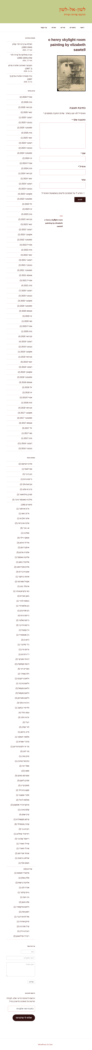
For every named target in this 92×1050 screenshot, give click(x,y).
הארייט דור (24, 669)
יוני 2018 (28, 392)
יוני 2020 (28, 316)
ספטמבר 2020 (26, 306)
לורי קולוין (25, 727)
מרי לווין (26, 751)
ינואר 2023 (27, 224)
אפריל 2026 (27, 97)
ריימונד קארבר (23, 839)
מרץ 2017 (28, 438)
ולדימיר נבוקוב (23, 708)
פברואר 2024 (26, 173)
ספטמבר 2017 (26, 418)
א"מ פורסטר (24, 509)
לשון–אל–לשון (72, 9)
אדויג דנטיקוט (26, 464)
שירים (63, 27)
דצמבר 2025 (27, 117)
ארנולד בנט (24, 586)
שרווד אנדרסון (23, 853)
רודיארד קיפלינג (23, 834)
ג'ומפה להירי (24, 601)
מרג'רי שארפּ (24, 742)
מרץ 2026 (28, 102)
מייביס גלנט (27, 489)
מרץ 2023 (28, 214)
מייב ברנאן (25, 732)
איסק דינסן (25, 547)
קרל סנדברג (24, 926)
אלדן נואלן (25, 878)
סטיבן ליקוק (24, 781)
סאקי (27, 771)
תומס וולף (25, 863)
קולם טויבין (25, 810)
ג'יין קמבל (25, 630)
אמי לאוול (28, 469)
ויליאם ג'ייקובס (23, 679)
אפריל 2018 (27, 398)
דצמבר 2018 (27, 367)
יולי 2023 (28, 204)
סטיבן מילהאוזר (26, 494)
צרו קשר (44, 27)
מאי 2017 (28, 433)
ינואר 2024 (27, 179)
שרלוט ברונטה (23, 858)
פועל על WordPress (45, 1044)
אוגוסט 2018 (27, 382)
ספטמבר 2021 (26, 270)
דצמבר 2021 (27, 260)
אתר (83, 180)
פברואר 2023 (26, 219)
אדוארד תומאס (23, 873)
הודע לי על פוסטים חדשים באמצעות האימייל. (61, 193)
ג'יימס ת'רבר (24, 625)
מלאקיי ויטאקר (23, 737)
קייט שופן (25, 814)
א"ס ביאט (25, 514)
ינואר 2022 (27, 255)
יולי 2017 (28, 428)
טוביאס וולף (27, 484)
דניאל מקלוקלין (23, 664)
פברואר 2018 (26, 408)
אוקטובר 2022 (26, 235)
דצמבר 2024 (27, 143)
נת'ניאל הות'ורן (23, 761)
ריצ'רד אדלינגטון (22, 936)
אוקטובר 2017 (26, 413)
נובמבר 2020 (26, 296)
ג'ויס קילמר (24, 892)
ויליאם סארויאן (23, 698)
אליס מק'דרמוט (23, 567)
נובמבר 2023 (26, 189)
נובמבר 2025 (26, 122)
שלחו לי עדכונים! (24, 1018)
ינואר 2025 (27, 138)
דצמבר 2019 (27, 342)
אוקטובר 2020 (26, 301)
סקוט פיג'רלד (24, 790)
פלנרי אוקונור (24, 795)
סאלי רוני (25, 766)
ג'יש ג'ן (26, 640)
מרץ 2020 (28, 331)
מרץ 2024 (28, 168)
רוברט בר (25, 829)
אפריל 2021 (27, 280)
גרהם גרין (25, 649)
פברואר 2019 (26, 357)
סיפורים (73, 27)
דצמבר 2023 (27, 184)
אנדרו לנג (25, 888)
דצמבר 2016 (27, 443)
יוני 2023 (28, 209)
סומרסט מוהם (23, 776)
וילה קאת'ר (25, 674)
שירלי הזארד (24, 848)
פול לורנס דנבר (23, 917)
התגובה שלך (79, 120)
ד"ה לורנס (25, 654)
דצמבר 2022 (27, 230)
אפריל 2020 (27, 326)
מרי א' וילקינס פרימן (21, 747)
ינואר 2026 (27, 112)
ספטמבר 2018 (26, 377)
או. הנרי (26, 528)
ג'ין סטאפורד (24, 635)
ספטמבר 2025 (26, 128)
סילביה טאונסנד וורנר (23, 500)
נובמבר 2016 (26, 448)
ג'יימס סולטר (24, 620)
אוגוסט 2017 (27, 423)
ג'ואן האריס (24, 596)
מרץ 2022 (28, 250)
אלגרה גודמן (24, 552)
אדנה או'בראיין (23, 523)
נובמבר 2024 (26, 148)
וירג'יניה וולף (24, 703)
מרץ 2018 (28, 403)
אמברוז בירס (24, 572)
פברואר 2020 (26, 336)
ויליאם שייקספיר (22, 907)
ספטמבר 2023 (26, 199)
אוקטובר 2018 (26, 372)
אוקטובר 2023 (26, 194)
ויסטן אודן (25, 912)
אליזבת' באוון (24, 562)
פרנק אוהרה (24, 921)
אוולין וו (26, 533)
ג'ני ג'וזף (26, 897)
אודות (54, 27)
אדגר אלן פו (24, 518)
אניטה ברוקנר (23, 577)
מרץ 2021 (28, 285)
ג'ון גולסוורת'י (24, 606)
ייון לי (27, 722)
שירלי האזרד (24, 844)
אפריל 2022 (27, 245)
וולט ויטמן (25, 902)
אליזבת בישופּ (23, 883)
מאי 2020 (28, 321)
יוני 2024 (28, 158)
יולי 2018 (28, 387)
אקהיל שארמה (23, 582)
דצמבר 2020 (27, 291)
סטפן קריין (25, 785)
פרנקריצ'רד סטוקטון (21, 805)
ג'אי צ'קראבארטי (22, 591)
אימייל (82, 166)
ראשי (82, 27)
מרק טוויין (25, 756)
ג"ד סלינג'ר (24, 645)
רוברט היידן (24, 931)
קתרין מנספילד (23, 824)
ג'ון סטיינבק (24, 611)
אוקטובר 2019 (26, 352)
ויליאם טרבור (24, 683)
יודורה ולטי (25, 717)
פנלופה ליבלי (24, 800)
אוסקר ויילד (24, 538)
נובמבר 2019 (26, 347)
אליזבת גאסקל (23, 557)
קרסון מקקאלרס (22, 819)
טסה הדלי (25, 713)
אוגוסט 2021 (27, 275)
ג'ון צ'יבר (28, 474)
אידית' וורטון (24, 543)
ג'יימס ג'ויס (27, 479)
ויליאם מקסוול (23, 688)
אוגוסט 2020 (27, 311)
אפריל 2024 (27, 163)
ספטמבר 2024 (26, 153)
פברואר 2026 (26, 107)
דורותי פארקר (23, 659)
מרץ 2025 (28, 133)
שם (83, 153)
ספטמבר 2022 (26, 240)
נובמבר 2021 (26, 265)
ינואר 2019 (27, 362)
